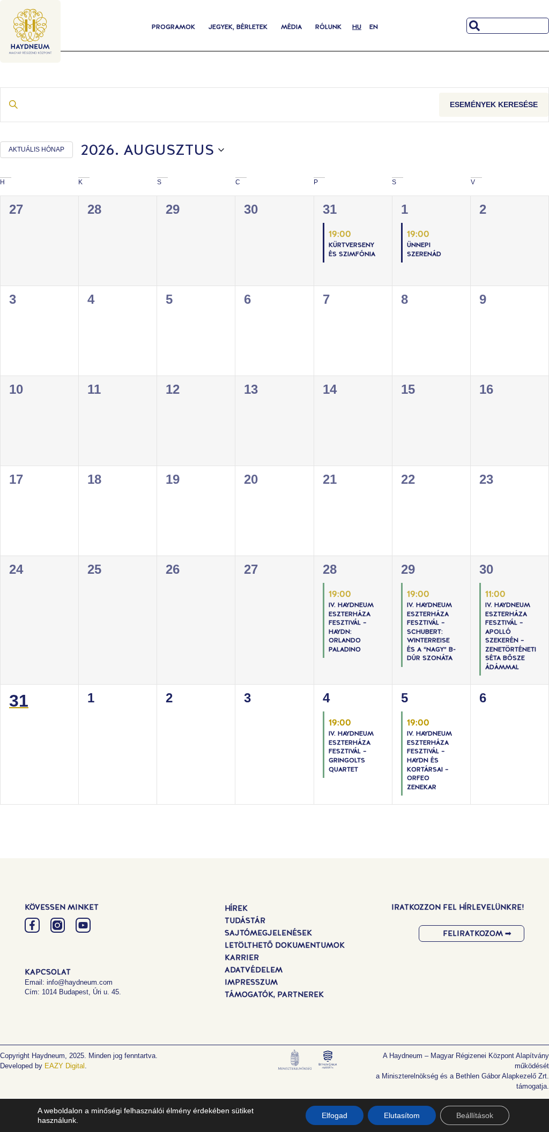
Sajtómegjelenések (268, 933)
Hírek (236, 908)
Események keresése (494, 104)
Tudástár (245, 920)
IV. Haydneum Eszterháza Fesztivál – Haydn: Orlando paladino (351, 627)
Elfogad (334, 1115)
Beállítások (474, 1115)
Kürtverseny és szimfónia (352, 249)
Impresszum (251, 982)
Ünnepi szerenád (424, 249)
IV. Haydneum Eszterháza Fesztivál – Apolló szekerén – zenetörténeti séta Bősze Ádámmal (510, 636)
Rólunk (328, 27)
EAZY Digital (64, 1066)
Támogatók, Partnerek (274, 994)
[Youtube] (83, 925)
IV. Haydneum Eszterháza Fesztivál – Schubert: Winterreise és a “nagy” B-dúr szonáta (431, 631)
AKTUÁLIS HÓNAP (36, 149)
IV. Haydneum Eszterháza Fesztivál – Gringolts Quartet (351, 751)
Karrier (242, 957)
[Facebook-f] (32, 925)
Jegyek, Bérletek (238, 27)
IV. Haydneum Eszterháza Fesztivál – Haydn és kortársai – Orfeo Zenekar (429, 760)
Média (291, 27)
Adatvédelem (254, 969)
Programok (173, 27)
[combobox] (507, 26)
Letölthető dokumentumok (285, 945)
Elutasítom (402, 1115)
